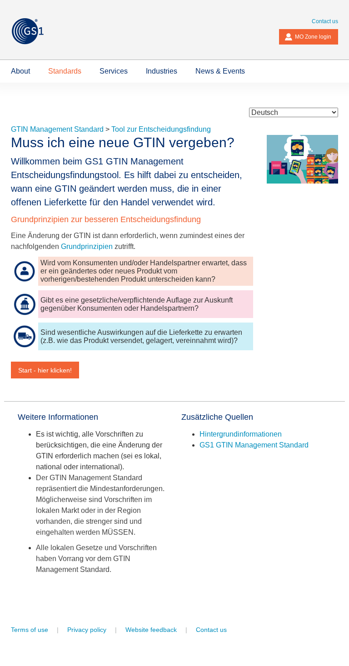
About (20, 71)
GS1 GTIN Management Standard (254, 445)
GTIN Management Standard (57, 129)
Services (114, 71)
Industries (161, 71)
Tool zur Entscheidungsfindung (161, 129)
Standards (64, 71)
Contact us (325, 21)
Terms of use (29, 629)
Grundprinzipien (87, 246)
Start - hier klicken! (45, 370)
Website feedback (151, 629)
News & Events (220, 71)
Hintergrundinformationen (240, 434)
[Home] (34, 31)
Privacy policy (86, 629)
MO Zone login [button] (313, 37)
